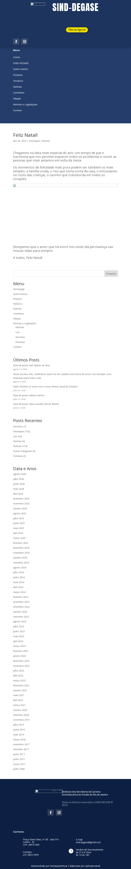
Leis (17, 332)
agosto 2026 (19, 474)
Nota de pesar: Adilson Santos (28, 395)
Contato (17, 346)
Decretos (20, 337)
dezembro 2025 (21, 498)
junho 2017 (19, 754)
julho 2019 (18, 724)
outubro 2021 (20, 690)
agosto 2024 (19, 567)
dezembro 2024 (21, 547)
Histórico (17, 303)
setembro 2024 (21, 562)
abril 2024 (18, 587)
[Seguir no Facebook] (16, 41)
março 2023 (19, 646)
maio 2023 (18, 636)
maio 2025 (18, 528)
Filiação (17, 318)
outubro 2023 (20, 611)
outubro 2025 (20, 508)
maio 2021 (18, 695)
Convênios (18, 313)
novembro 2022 (21, 665)
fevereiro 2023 (20, 650)
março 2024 (19, 592)
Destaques (34, 140)
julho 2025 (18, 518)
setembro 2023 (21, 616)
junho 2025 (19, 523)
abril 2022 (18, 675)
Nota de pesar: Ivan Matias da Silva (31, 365)
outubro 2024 (20, 557)
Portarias (20, 342)
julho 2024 (18, 572)
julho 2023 (18, 626)
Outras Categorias (22, 451)
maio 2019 (18, 734)
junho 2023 (19, 631)
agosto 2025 (19, 513)
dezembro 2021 (21, 685)
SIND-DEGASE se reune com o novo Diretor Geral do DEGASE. (45, 386)
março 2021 (19, 705)
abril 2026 (18, 493)
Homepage (19, 289)
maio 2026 (18, 488)
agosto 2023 (19, 621)
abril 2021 (18, 700)
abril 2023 (18, 641)
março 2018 (19, 739)
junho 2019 (19, 729)
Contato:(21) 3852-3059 (31, 853)
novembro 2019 (21, 719)
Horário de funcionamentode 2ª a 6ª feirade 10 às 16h (89, 852)
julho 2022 (18, 670)
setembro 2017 (21, 749)
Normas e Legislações (24, 323)
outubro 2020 (20, 710)
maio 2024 (18, 582)
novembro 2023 (21, 606)
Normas (19, 327)
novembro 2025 (21, 503)
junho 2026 (19, 483)
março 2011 (19, 764)
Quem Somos (20, 294)
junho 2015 (19, 759)
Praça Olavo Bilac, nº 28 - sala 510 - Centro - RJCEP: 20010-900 (41, 842)
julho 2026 (18, 478)
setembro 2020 (21, 714)
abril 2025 (18, 533)
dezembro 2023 (21, 601)
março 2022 (19, 680)
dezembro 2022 (21, 660)
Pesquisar (111, 273)
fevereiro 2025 (20, 542)
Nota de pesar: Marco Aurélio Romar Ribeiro (36, 403)
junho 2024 (19, 577)
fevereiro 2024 (20, 596)
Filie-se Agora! (77, 29)
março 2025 (19, 537)
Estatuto (17, 298)
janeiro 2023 (19, 655)
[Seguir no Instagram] (24, 41)
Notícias (45, 140)
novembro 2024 (21, 552)
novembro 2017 (21, 744)
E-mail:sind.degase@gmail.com (88, 841)
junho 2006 (19, 768)
